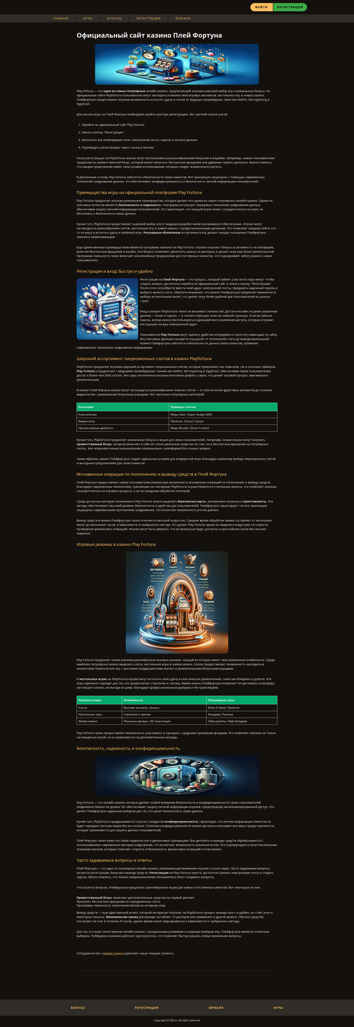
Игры (88, 18)
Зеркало (183, 18)
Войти (261, 7)
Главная (61, 18)
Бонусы (114, 18)
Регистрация (290, 7)
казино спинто (113, 953)
